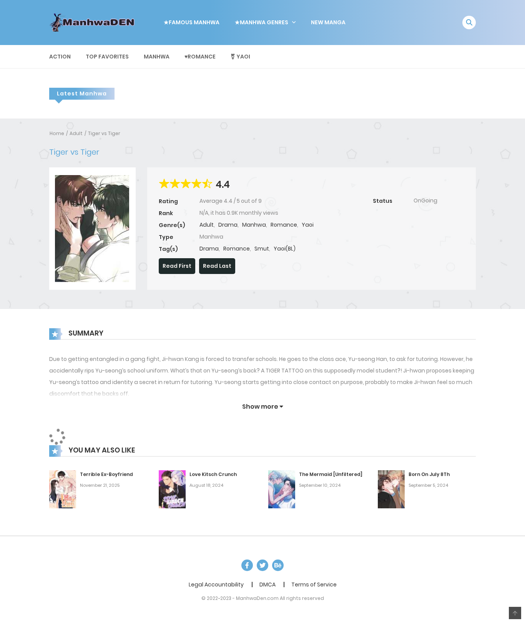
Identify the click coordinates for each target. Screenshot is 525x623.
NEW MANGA (328, 22)
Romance (284, 225)
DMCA (267, 584)
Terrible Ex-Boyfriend (106, 474)
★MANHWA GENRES (261, 22)
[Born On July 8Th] (391, 489)
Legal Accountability (216, 584)
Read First (177, 266)
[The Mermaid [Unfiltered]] (281, 489)
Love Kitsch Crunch (213, 474)
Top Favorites (107, 56)
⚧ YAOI (240, 56)
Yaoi (308, 225)
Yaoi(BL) (285, 248)
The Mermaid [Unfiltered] (330, 474)
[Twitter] (262, 565)
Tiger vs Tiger (104, 133)
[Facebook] (247, 565)
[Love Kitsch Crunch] (172, 489)
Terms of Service (314, 584)
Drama (228, 225)
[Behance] (278, 565)
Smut (261, 248)
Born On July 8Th (429, 474)
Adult (76, 133)
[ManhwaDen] (93, 22)
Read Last (217, 266)
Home (57, 133)
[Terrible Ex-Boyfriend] (62, 489)
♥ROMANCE (200, 56)
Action (60, 56)
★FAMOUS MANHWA (191, 22)
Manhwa (156, 56)
